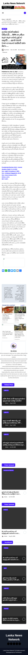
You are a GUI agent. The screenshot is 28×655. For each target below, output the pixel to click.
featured (5, 52)
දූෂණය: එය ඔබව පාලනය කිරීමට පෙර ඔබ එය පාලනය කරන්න (11, 620)
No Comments (21, 49)
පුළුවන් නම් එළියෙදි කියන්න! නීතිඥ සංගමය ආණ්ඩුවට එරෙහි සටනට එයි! (11, 494)
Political (5, 509)
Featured (6, 608)
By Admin (6, 49)
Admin (15, 351)
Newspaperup (9, 652)
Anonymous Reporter (8, 470)
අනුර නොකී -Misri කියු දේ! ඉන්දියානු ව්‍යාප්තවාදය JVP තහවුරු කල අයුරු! (11, 423)
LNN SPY (4, 28)
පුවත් (5, 568)
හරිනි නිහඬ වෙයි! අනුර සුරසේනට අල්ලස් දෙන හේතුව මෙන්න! (10, 600)
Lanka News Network (14, 3)
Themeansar (18, 652)
